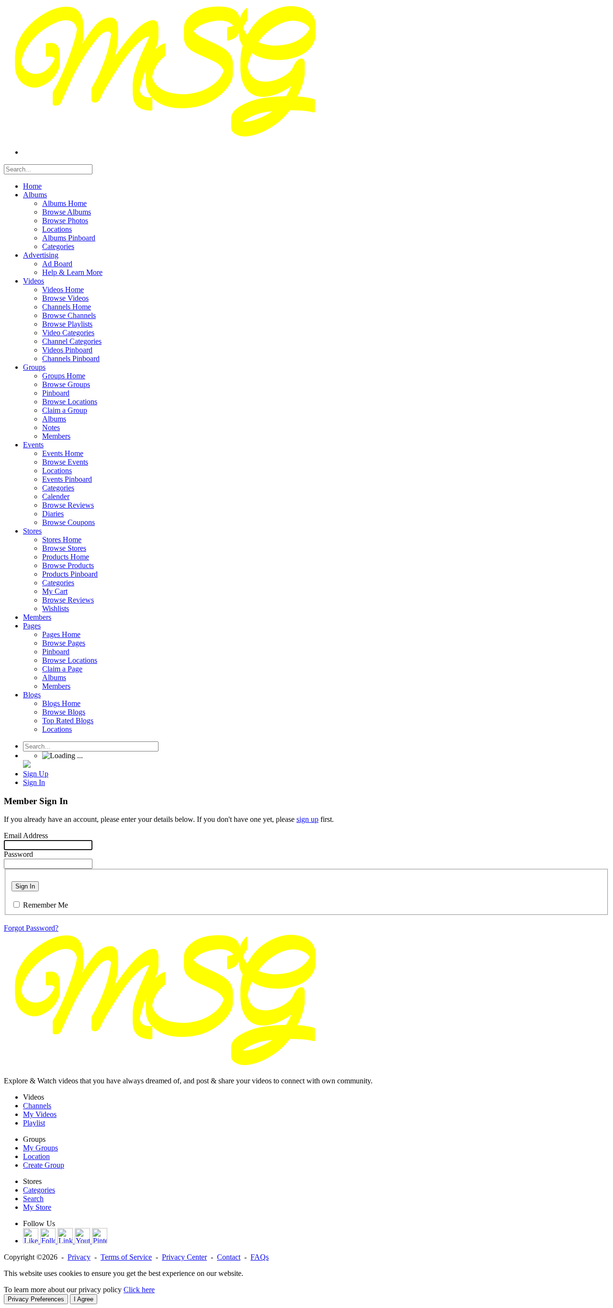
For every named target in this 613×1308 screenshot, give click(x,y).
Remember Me (45, 905)
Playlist (34, 1123)
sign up (307, 819)
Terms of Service (126, 1257)
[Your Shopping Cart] (27, 765)
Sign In (25, 886)
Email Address (26, 835)
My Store (37, 1207)
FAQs (259, 1257)
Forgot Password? (31, 928)
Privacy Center (184, 1257)
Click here (139, 1289)
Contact (228, 1257)
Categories (39, 1190)
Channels (37, 1106)
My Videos (40, 1114)
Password (18, 854)
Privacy (79, 1257)
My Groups (40, 1148)
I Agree (83, 1299)
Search (33, 1198)
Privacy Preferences (36, 1299)
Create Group (43, 1165)
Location (36, 1156)
